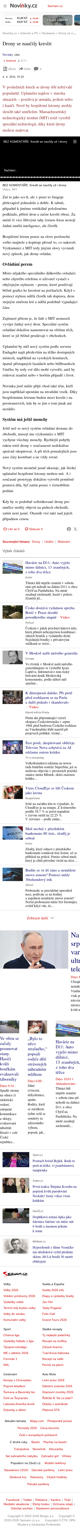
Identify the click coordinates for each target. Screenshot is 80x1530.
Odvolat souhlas (22, 1508)
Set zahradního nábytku (22, 1456)
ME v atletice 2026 (15, 1353)
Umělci (49, 541)
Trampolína (21, 1449)
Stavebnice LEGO (16, 1470)
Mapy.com (37, 1421)
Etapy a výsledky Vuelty (58, 1296)
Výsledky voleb (13, 1302)
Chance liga (11, 1335)
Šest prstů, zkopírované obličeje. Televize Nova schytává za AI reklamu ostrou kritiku (50, 747)
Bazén (35, 1442)
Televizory (36, 1477)
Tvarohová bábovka (55, 1353)
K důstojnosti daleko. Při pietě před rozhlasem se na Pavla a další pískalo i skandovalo (48, 697)
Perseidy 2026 (27, 1428)
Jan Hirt (47, 1302)
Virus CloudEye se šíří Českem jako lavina (49, 790)
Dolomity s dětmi (14, 1410)
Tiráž (67, 1500)
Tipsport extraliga (15, 1347)
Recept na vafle (52, 1359)
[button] (75, 141)
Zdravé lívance (52, 1347)
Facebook (13, 1500)
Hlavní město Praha (37, 712)
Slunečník (39, 1449)
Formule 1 (10, 1359)
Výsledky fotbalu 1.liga (18, 1341)
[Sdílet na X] (75, 529)
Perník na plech (52, 1365)
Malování (64, 541)
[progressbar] (40, 177)
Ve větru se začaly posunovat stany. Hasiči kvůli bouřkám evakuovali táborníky (9, 1058)
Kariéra (56, 1500)
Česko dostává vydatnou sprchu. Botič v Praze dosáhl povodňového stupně (50, 612)
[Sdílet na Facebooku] (69, 529)
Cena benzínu (49, 1428)
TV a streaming (34, 757)
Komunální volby (14, 1319)
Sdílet (27, 69)
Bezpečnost (32, 798)
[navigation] (5, 6)
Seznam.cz (55, 6)
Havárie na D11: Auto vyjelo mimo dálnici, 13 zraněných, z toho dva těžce (47, 567)
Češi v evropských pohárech (38, 1435)
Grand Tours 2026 (54, 1319)
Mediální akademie (16, 1504)
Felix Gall (48, 1314)
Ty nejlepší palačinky (56, 1335)
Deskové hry (18, 1477)
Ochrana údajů (63, 1504)
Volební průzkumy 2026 (19, 1296)
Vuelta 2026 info (53, 1290)
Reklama (41, 1500)
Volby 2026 (10, 1290)
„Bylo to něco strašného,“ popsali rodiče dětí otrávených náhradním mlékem (37, 1056)
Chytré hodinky (57, 1477)
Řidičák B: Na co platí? (57, 1398)
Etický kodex (41, 1504)
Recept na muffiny (54, 1341)
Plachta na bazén (55, 1442)
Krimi (28, 577)
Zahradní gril (49, 1456)
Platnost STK (51, 1410)
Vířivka (66, 1456)
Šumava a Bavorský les (19, 1392)
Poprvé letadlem (14, 1386)
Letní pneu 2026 (53, 1380)
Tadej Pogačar (52, 1308)
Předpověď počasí (59, 1421)
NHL (6, 1365)
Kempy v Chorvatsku (17, 1380)
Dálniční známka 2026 (57, 1386)
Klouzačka (56, 1449)
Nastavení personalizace (52, 1508)
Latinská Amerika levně (19, 1404)
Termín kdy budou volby (19, 1308)
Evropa (29, 658)
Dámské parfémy (43, 1470)
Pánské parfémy (38, 1484)
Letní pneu (65, 1470)
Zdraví (29, 885)
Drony (36, 541)
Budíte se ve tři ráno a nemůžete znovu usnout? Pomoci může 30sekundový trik (50, 874)
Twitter (27, 1500)
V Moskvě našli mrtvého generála (51, 653)
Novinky (8, 55)
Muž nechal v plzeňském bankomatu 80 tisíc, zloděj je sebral (47, 833)
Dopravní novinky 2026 (57, 1392)
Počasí (29, 622)
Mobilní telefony (55, 1463)
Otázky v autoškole (55, 1404)
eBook (12, 69)
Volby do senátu (14, 1314)
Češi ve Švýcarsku (15, 1398)
